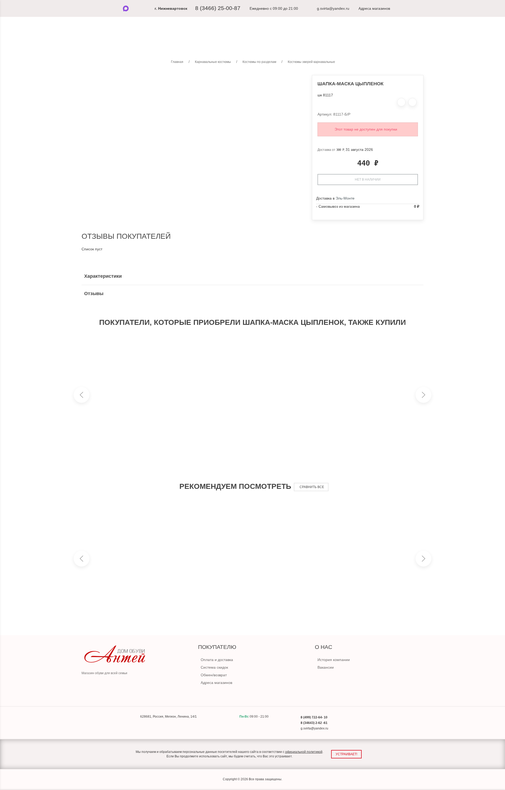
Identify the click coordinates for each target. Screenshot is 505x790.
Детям (219, 42)
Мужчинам (160, 42)
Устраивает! (346, 754)
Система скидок (214, 667)
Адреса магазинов (216, 682)
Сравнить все (312, 487)
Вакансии (325, 667)
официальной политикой (303, 752)
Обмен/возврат (214, 675)
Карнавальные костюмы (259, 42)
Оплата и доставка (217, 660)
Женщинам (192, 42)
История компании (333, 660)
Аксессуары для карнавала (317, 42)
